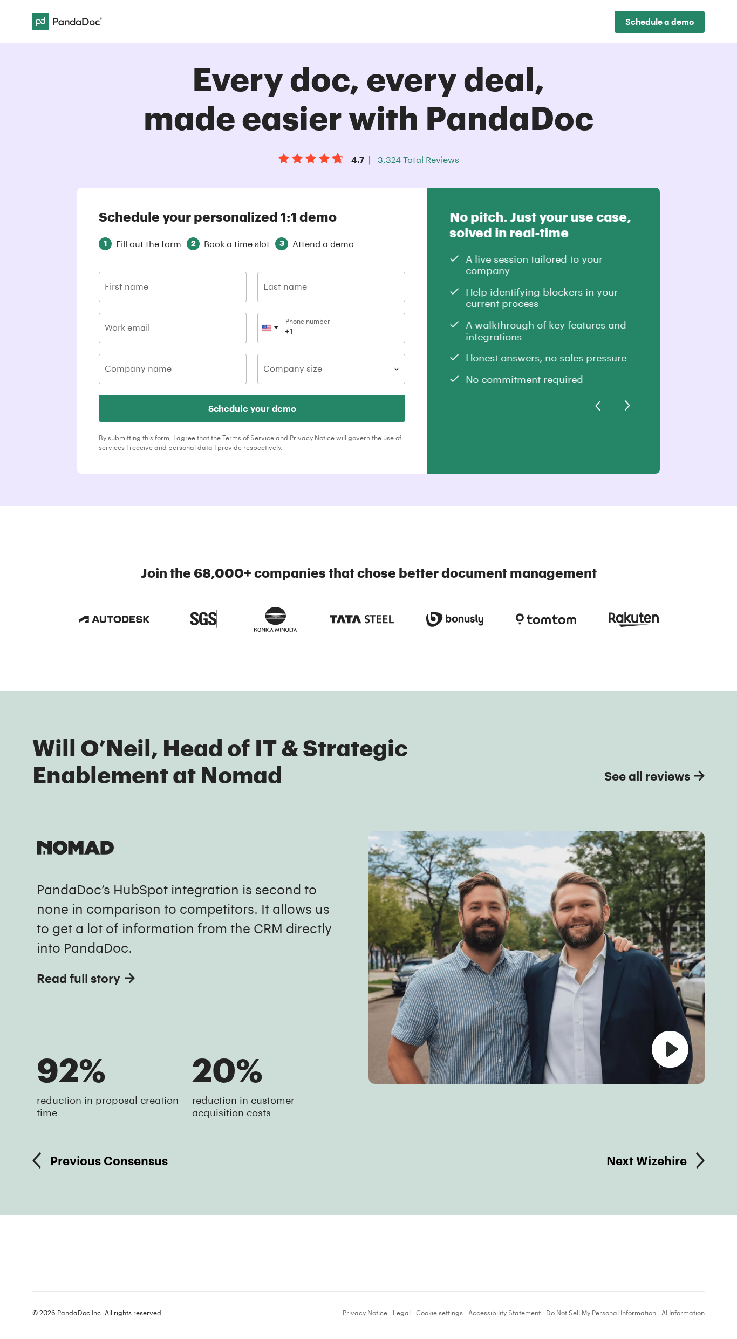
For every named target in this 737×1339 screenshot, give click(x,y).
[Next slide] (627, 405)
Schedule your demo (252, 408)
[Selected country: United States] (270, 328)
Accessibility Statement (504, 1312)
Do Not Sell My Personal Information (601, 1312)
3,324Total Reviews (418, 159)
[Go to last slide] (598, 405)
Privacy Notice (312, 437)
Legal (402, 1312)
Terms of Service (248, 437)
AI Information (683, 1312)
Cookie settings (439, 1312)
